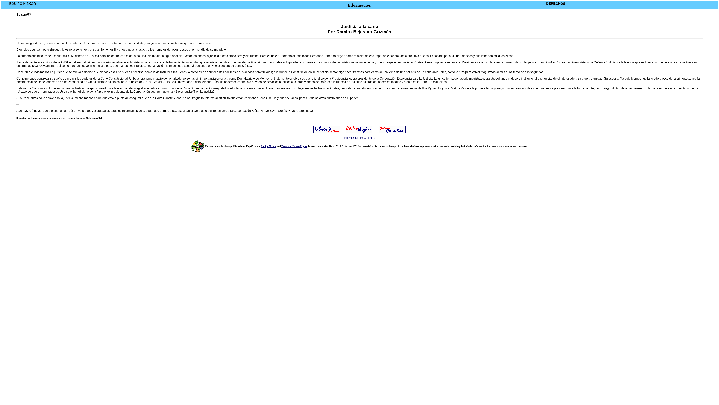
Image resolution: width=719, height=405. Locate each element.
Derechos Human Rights (294, 146)
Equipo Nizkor (268, 146)
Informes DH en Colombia (359, 137)
